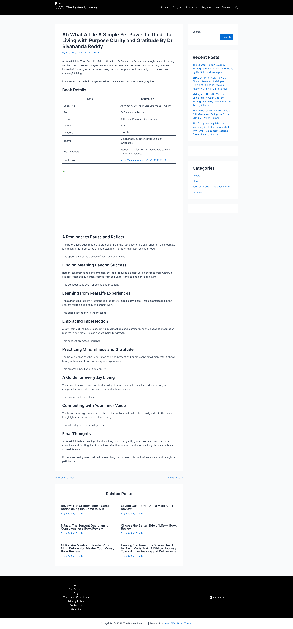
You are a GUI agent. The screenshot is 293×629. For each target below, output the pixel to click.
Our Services (76, 589)
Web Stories (223, 7)
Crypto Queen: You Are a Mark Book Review (147, 507)
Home (164, 7)
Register (206, 7)
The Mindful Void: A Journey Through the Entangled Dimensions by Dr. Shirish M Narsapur (213, 68)
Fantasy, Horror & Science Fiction (212, 186)
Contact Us (76, 605)
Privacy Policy (76, 601)
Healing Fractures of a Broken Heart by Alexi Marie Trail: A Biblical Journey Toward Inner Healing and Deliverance (148, 548)
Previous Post (64, 477)
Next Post (175, 477)
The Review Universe (82, 7)
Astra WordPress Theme (178, 623)
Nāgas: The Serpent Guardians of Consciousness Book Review (85, 527)
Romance (198, 192)
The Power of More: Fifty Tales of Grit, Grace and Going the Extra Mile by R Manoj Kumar (212, 114)
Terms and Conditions (76, 597)
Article (196, 175)
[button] (179, 7)
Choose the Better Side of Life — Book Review (149, 527)
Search (197, 31)
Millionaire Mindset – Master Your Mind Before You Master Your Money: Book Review (88, 548)
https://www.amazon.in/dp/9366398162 (143, 160)
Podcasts (191, 7)
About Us (76, 609)
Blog (175, 7)
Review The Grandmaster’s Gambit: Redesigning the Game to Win (86, 507)
